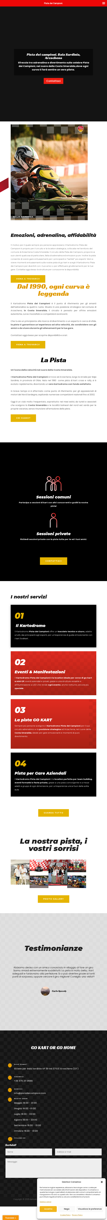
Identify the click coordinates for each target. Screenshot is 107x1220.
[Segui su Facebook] (15, 1140)
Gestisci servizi (45, 1202)
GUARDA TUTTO (53, 813)
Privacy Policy (77, 1215)
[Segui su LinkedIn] (20, 1140)
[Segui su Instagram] (26, 1140)
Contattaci (53, 81)
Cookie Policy (65, 1215)
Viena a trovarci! (28, 279)
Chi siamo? (23, 418)
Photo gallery (53, 899)
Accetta (48, 1209)
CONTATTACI (53, 561)
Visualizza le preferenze (90, 1209)
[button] (101, 1182)
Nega (66, 1209)
